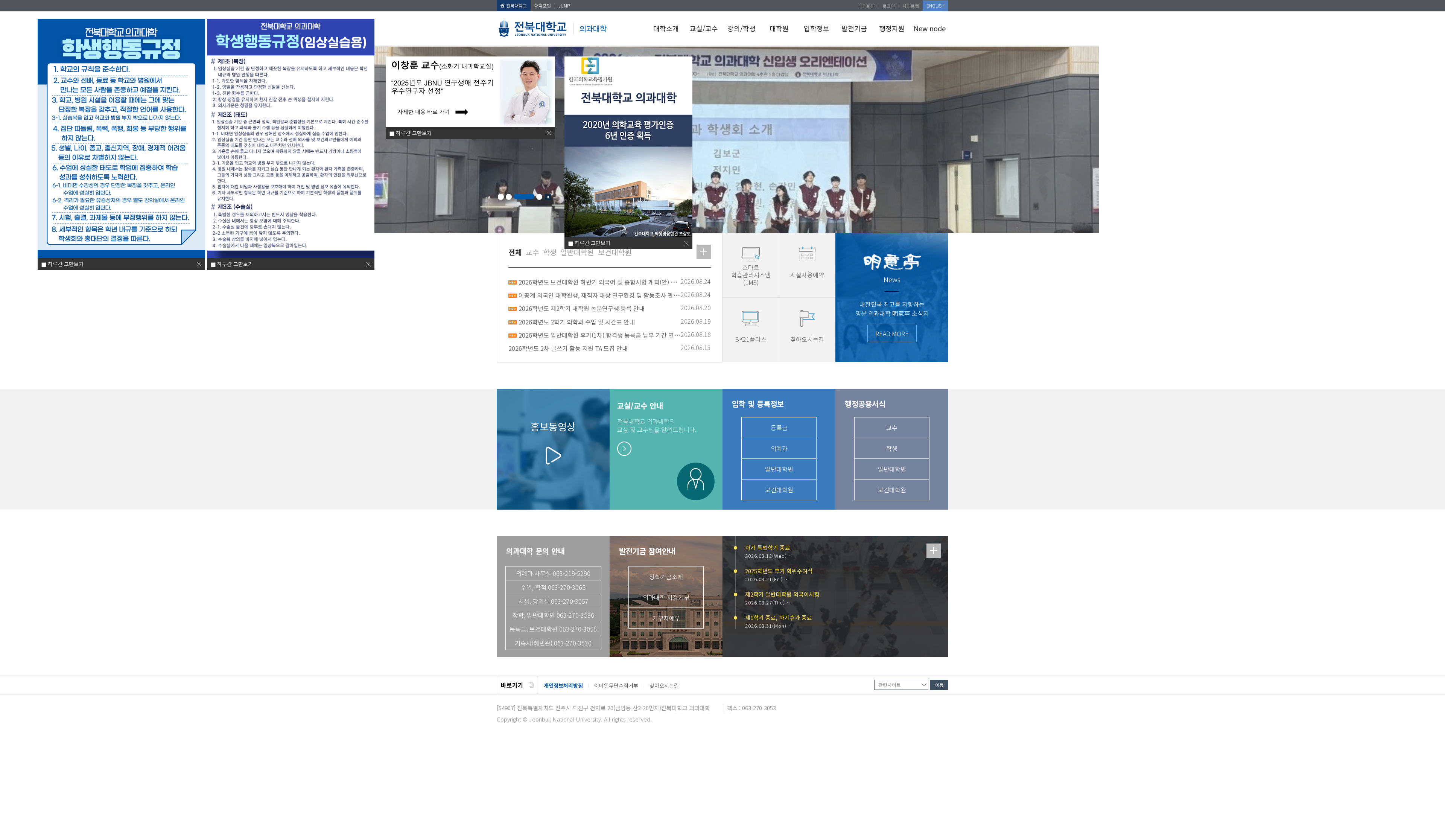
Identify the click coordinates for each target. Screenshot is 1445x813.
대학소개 (666, 28)
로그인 (888, 6)
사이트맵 (910, 6)
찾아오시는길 (664, 685)
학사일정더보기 (933, 551)
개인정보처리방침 (563, 685)
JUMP (564, 5)
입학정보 (816, 28)
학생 (891, 448)
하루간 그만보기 (66, 264)
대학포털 (542, 5)
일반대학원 (779, 468)
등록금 (779, 427)
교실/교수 (704, 28)
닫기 (199, 264)
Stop (548, 197)
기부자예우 (666, 618)
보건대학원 (779, 489)
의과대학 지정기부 (666, 597)
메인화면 (866, 6)
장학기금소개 (666, 576)
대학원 (779, 28)
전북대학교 (516, 5)
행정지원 (892, 28)
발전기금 (854, 28)
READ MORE (892, 333)
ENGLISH (935, 5)
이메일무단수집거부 (616, 685)
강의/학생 (741, 28)
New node (930, 28)
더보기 (704, 252)
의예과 (779, 448)
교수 (891, 427)
